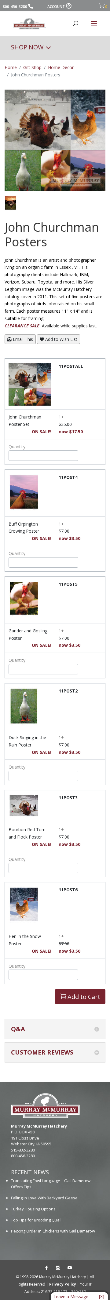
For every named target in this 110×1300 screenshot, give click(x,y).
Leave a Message (70, 1296)
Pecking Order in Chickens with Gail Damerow (53, 1231)
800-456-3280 (15, 6)
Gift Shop (32, 67)
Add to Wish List (60, 339)
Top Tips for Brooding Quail (36, 1220)
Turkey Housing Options (33, 1209)
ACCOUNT (56, 6)
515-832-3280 (23, 1150)
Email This (22, 339)
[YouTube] (70, 1268)
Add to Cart (80, 997)
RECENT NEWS (30, 1172)
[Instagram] (58, 1268)
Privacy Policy (62, 1284)
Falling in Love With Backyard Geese (44, 1198)
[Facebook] (46, 1268)
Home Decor (61, 67)
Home (11, 67)
